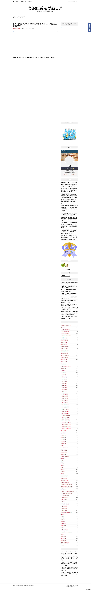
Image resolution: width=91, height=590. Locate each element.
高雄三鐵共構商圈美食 (66, 428)
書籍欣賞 (62, 463)
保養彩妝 (62, 471)
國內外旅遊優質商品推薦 (66, 366)
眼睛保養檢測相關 (64, 476)
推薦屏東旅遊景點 (64, 357)
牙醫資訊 (62, 460)
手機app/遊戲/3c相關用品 (67, 493)
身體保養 (62, 469)
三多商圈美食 (64, 385)
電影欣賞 (62, 465)
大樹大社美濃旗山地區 (66, 426)
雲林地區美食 (63, 437)
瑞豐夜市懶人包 (65, 400)
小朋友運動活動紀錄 (66, 329)
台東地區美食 (63, 439)
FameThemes (75, 585)
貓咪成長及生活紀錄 (65, 504)
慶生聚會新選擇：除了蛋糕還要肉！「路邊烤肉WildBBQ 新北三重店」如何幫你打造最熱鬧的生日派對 (69, 232)
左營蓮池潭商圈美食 (66, 415)
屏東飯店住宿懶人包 (65, 355)
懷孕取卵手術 (63, 540)
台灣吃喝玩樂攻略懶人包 (66, 325)
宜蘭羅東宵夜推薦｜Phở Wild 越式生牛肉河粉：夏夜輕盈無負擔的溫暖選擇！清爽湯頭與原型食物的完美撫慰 (69, 195)
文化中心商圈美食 (65, 407)
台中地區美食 (63, 441)
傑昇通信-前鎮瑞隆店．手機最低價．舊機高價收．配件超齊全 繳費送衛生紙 (69, 201)
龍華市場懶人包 (65, 402)
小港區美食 (64, 374)
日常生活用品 (63, 488)
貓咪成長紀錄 (64, 508)
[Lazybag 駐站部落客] (69, 134)
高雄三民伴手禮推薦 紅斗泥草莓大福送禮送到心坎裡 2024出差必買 (69, 553)
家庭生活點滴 (63, 536)
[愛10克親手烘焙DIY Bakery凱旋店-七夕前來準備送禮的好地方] (35, 45)
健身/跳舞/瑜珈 (64, 478)
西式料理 (62, 514)
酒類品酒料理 (63, 525)
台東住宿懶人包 (64, 359)
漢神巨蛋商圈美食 (65, 404)
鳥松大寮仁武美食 (65, 413)
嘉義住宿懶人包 (64, 344)
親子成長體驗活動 (16, 1)
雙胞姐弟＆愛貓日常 (45, 8)
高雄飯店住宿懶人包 (65, 351)
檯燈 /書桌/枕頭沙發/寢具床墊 (67, 486)
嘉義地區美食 (63, 435)
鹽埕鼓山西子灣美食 (66, 419)
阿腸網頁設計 (72, 586)
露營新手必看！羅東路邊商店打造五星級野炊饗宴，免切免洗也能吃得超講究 (69, 218)
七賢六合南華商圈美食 (66, 422)
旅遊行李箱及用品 (65, 495)
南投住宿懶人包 (64, 342)
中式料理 (62, 516)
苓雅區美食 (64, 370)
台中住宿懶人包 (64, 338)
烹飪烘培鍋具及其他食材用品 (66, 512)
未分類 (62, 545)
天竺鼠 (62, 527)
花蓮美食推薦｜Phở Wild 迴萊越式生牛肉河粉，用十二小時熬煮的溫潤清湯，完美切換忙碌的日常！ (69, 190)
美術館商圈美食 (65, 396)
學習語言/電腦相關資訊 (66, 335)
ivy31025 (23, 28)
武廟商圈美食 (64, 389)
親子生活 (62, 327)
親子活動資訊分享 (65, 331)
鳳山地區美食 (64, 376)
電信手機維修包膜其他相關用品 (68, 491)
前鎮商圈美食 (64, 383)
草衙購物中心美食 (65, 409)
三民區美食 (64, 372)
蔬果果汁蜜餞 (63, 523)
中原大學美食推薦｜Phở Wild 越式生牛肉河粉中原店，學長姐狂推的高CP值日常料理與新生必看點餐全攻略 (69, 184)
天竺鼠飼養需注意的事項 (66, 532)
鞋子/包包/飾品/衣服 (65, 482)
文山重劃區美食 (65, 398)
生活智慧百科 (63, 538)
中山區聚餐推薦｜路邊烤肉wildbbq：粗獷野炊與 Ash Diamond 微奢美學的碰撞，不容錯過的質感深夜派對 (69, 237)
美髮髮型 (62, 473)
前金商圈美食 (64, 379)
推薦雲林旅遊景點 (64, 340)
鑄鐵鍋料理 (63, 521)
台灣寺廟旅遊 (63, 363)
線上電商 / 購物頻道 (65, 456)
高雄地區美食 (23, 1)
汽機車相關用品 (65, 497)
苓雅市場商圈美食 (65, 411)
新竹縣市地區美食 (64, 448)
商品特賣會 (63, 458)
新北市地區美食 (64, 450)
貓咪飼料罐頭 (64, 506)
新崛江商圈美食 (65, 394)
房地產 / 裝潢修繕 (64, 480)
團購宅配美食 (63, 454)
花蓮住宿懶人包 (64, 361)
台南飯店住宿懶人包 (65, 346)
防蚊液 (63, 501)
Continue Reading (18, 61)
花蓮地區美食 (63, 443)
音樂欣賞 (62, 467)
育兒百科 (62, 534)
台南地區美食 (30, 1)
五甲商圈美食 (64, 387)
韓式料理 (62, 519)
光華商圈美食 (64, 381)
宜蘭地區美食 (63, 445)
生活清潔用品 (64, 499)
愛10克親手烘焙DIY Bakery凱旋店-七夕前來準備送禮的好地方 (35, 24)
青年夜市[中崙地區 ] (66, 417)
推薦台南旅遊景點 (64, 348)
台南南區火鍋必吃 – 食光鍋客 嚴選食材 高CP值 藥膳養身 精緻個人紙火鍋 (69, 564)
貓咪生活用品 (64, 510)
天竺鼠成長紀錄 (65, 529)
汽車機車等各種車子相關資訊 (66, 484)
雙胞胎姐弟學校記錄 (65, 542)
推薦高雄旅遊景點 (64, 353)
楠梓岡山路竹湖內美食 (66, 424)
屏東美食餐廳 (63, 430)
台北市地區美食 (64, 452)
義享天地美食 (64, 391)
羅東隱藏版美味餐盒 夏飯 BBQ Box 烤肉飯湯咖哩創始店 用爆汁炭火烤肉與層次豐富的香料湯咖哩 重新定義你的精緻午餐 (69, 313)
